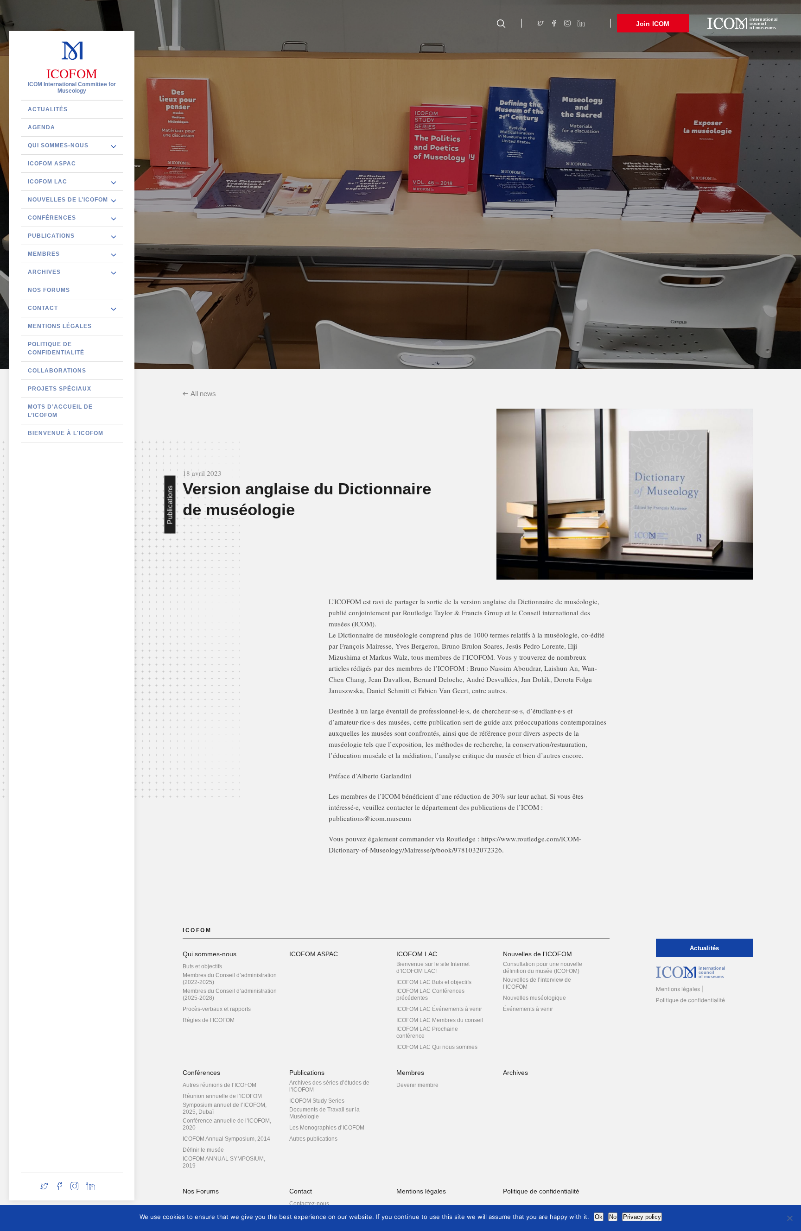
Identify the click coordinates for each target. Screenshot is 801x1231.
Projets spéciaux (59, 388)
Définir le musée (203, 1150)
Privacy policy (642, 1216)
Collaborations (57, 370)
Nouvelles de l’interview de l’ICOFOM (537, 983)
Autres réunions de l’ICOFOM (219, 1085)
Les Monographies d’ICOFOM (326, 1127)
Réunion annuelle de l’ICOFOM (222, 1096)
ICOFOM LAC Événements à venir (439, 1009)
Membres (44, 253)
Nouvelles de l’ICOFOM (68, 199)
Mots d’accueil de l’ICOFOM (60, 410)
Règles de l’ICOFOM (209, 1020)
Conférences (52, 217)
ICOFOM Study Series (316, 1101)
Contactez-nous (309, 1203)
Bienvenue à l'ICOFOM (65, 432)
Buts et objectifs (202, 966)
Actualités (48, 109)
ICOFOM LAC (47, 181)
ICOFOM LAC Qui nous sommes (436, 1047)
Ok (599, 1216)
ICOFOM (71, 73)
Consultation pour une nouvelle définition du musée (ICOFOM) (542, 967)
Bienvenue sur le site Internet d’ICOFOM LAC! (433, 967)
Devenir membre (417, 1085)
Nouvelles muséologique (534, 998)
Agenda (41, 127)
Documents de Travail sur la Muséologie (324, 1113)
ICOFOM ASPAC (52, 163)
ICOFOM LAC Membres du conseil (439, 1020)
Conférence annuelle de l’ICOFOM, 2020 (227, 1124)
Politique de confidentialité (56, 348)
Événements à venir (528, 1009)
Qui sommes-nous (58, 145)
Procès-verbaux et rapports (217, 1009)
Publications (51, 235)
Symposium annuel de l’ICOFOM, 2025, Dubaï (225, 1108)
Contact (43, 307)
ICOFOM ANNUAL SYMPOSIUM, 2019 (224, 1162)
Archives (44, 271)
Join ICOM (653, 23)
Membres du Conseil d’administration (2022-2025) (230, 978)
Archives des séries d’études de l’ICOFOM (329, 1086)
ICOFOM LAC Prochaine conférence (427, 1032)
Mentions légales (60, 325)
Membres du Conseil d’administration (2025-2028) (230, 994)
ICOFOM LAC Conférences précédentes (430, 994)
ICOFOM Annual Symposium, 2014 (226, 1139)
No (613, 1216)
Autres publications (313, 1139)
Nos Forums (49, 289)
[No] (789, 1218)
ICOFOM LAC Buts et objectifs (433, 982)
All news (203, 394)
